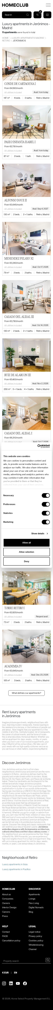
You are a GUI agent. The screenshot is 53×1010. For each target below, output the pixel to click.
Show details (37, 533)
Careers (6, 911)
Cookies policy (36, 940)
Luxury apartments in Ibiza (14, 864)
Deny (26, 561)
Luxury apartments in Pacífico (16, 869)
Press (5, 916)
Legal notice (35, 931)
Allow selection (26, 552)
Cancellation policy (11, 940)
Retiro (6, 40)
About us (6, 894)
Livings (32, 898)
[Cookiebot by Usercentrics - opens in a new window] (38, 446)
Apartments (34, 894)
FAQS (5, 936)
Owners (6, 903)
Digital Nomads (36, 907)
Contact (6, 931)
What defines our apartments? (26, 693)
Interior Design (9, 907)
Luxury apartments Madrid (28, 38)
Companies (7, 898)
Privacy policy (35, 936)
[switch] (46, 504)
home (5, 38)
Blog (31, 911)
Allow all (26, 542)
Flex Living (34, 903)
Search (8, 14)
